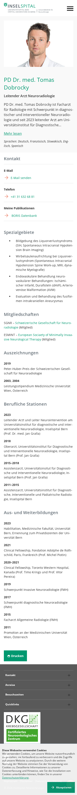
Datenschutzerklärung (15, 777)
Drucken (17, 656)
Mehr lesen (13, 133)
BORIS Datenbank (24, 216)
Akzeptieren (63, 787)
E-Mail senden (21, 178)
